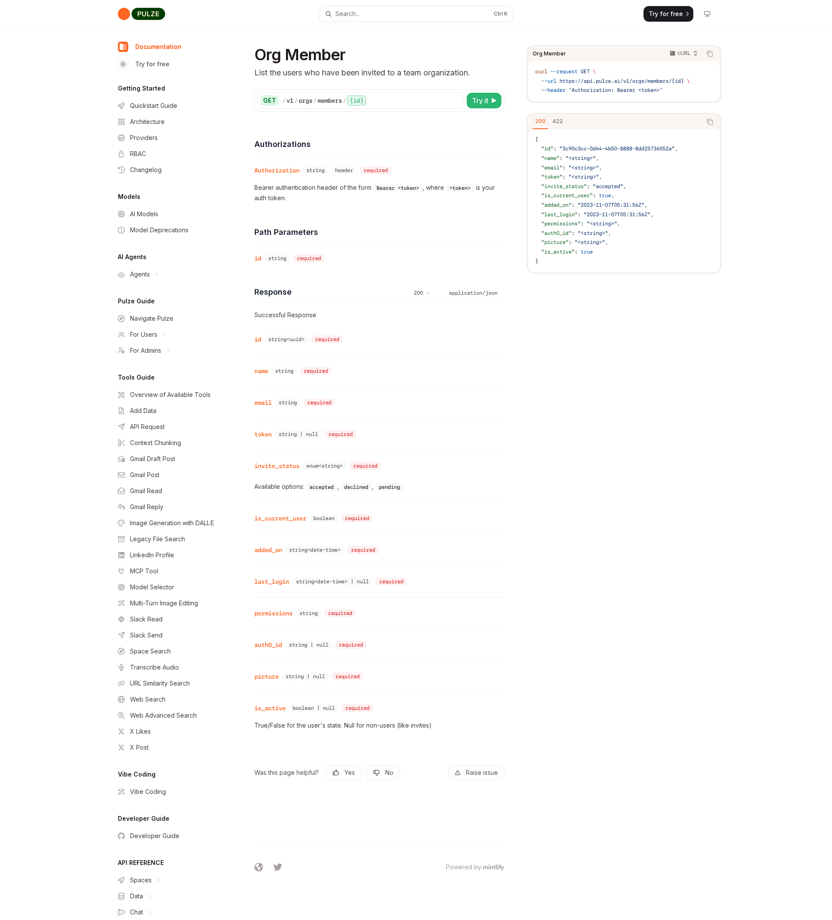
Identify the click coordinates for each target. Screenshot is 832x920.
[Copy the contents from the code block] (709, 53)
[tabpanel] (624, 200)
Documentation (158, 46)
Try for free (152, 64)
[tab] (540, 121)
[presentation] (173, 474)
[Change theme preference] (707, 14)
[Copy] (456, 100)
